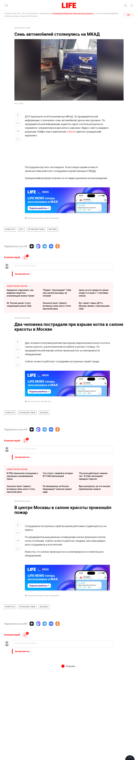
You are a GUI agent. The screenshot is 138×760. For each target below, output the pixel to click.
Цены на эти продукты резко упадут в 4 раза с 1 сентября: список (93, 293)
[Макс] (38, 246)
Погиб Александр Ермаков (56, 667)
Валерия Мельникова (35, 218)
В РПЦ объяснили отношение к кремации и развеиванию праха (22, 476)
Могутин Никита (33, 401)
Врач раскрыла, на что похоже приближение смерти (94, 488)
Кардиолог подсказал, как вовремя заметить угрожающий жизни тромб (20, 293)
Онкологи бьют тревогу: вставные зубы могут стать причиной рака (57, 306)
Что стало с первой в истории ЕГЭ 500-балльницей (58, 475)
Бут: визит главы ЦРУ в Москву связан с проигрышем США (94, 306)
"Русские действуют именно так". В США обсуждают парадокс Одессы (93, 476)
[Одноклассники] (57, 246)
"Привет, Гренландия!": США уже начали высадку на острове (57, 293)
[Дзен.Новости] (31, 246)
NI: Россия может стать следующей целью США (19, 304)
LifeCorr (71, 131)
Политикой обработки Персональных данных (72, 13)
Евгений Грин (46, 401)
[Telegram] (44, 246)
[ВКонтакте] (51, 246)
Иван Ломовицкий (52, 218)
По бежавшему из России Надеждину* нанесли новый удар (57, 489)
